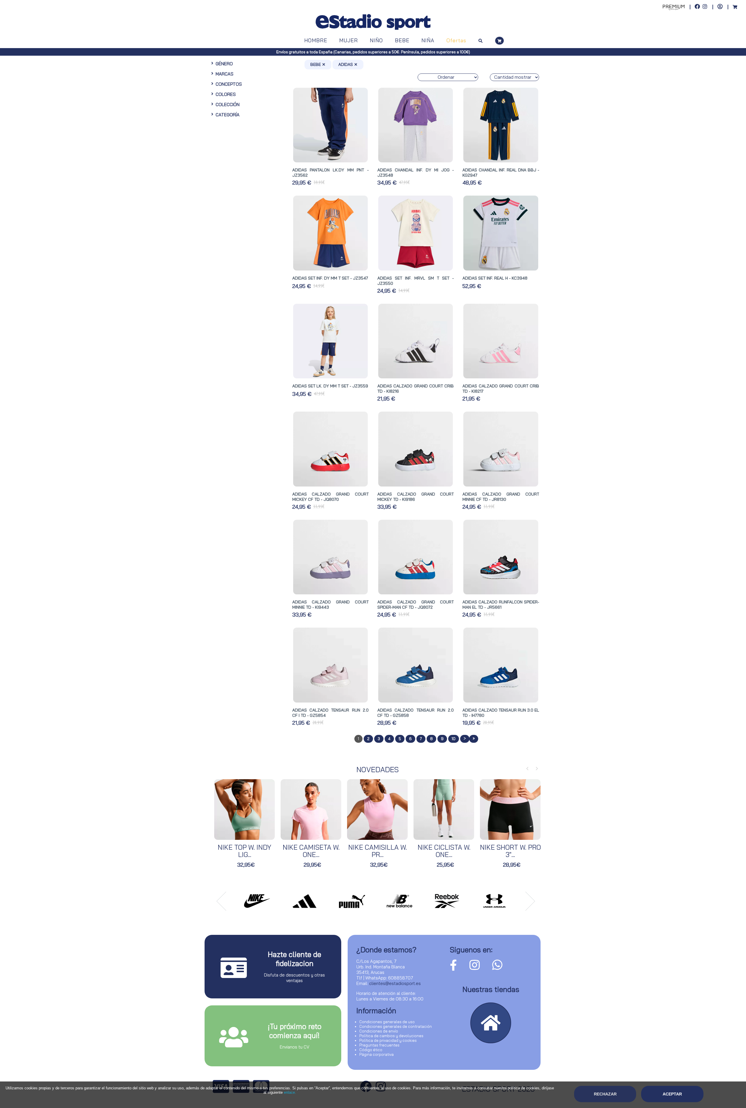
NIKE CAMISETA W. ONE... (311, 851)
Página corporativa (376, 1054)
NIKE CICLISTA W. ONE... (444, 851)
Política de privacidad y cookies (388, 1040)
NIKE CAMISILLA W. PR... (377, 851)
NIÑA (427, 40)
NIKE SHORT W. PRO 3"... (510, 851)
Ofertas (456, 40)
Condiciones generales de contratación (395, 1026)
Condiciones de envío (378, 1031)
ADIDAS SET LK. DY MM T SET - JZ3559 (330, 386)
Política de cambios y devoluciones (391, 1035)
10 (453, 738)
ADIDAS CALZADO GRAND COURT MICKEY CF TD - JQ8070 (330, 496)
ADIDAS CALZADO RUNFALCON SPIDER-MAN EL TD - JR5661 (500, 604)
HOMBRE (315, 40)
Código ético (370, 1049)
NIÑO (376, 40)
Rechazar (605, 1094)
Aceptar (672, 1094)
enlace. (290, 1092)
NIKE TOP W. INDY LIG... (244, 851)
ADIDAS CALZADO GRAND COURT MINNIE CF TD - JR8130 (500, 496)
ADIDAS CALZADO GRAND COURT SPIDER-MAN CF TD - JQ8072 (415, 604)
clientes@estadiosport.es (395, 983)
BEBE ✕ (318, 64)
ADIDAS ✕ (348, 64)
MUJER (348, 40)
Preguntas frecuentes (379, 1045)
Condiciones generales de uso (387, 1021)
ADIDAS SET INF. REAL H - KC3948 (494, 278)
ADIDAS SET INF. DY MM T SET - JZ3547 (330, 278)
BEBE (402, 40)
